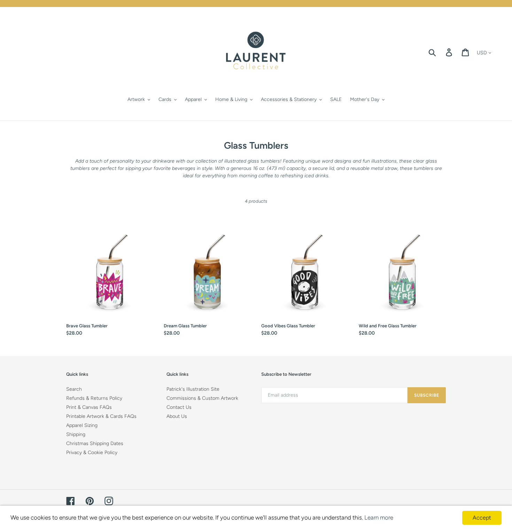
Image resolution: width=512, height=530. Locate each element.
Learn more (378, 517)
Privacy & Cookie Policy (91, 452)
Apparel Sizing (82, 425)
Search (74, 389)
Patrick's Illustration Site (192, 389)
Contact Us (179, 407)
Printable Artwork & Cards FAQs (101, 416)
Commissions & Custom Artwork (202, 398)
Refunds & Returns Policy (94, 398)
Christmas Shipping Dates (94, 443)
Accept (482, 517)
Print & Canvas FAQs (89, 407)
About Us (176, 416)
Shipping (75, 434)
